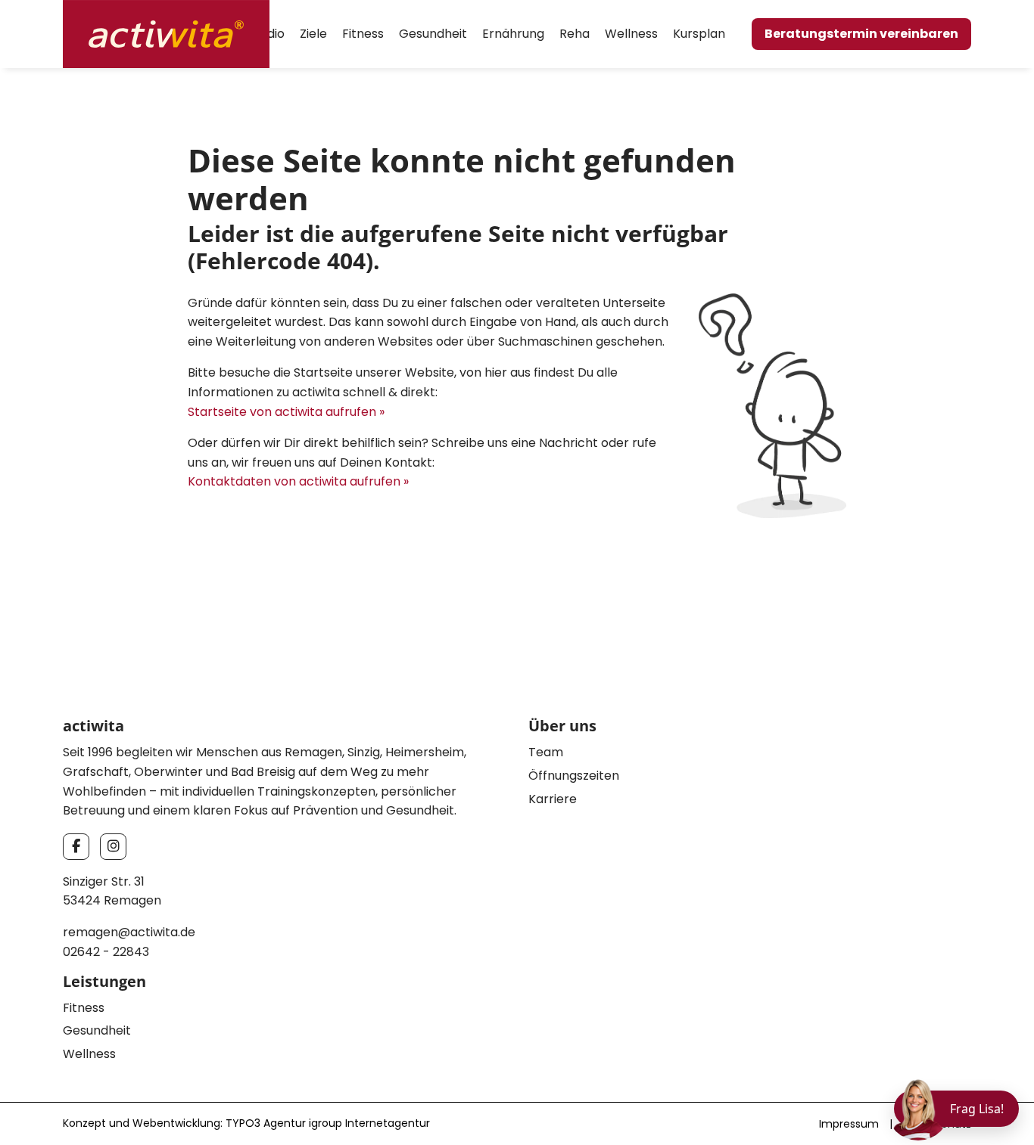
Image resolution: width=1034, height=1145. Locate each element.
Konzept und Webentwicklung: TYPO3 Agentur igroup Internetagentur (246, 1123)
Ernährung (513, 33)
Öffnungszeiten (573, 775)
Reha (574, 33)
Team (545, 752)
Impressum (849, 1123)
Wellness (631, 33)
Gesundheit (433, 33)
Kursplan (699, 33)
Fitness (363, 33)
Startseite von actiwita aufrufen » (286, 411)
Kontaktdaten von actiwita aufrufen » (298, 481)
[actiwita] (166, 33)
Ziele (313, 33)
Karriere (552, 799)
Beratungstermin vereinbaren (861, 33)
